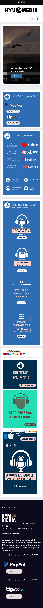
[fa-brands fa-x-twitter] (22, 2)
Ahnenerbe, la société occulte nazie (21, 70)
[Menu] (4, 18)
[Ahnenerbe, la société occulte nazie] (21, 55)
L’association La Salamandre (12, 540)
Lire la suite (17, 76)
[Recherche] (32, 19)
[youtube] (24, 2)
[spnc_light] (37, 19)
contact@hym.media (28, 523)
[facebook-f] (19, 2)
